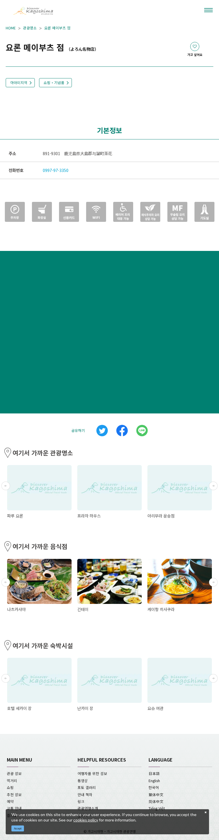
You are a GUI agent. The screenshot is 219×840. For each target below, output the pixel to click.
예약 (10, 801)
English (154, 780)
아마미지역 (18, 82)
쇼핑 (10, 787)
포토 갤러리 (87, 787)
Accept (18, 828)
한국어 (154, 787)
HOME (11, 28)
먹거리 (12, 780)
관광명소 (30, 28)
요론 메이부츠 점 (57, 28)
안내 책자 (85, 794)
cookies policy (85, 819)
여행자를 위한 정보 (92, 773)
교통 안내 (14, 808)
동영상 (83, 780)
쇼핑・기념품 (54, 82)
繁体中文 (156, 794)
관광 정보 (14, 773)
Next (213, 486)
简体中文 (156, 801)
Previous (5, 486)
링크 (81, 801)
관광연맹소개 (88, 808)
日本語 (154, 773)
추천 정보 (14, 794)
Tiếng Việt (157, 808)
